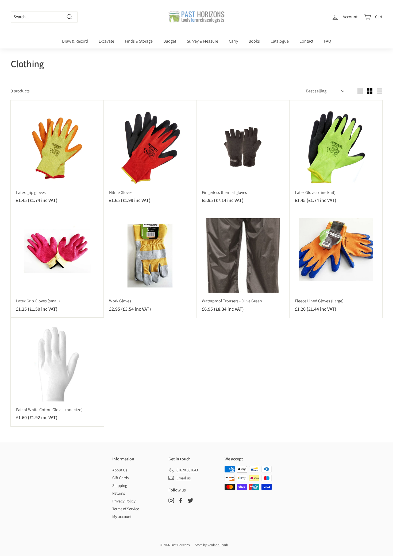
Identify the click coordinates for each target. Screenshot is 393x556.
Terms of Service (125, 508)
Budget (169, 41)
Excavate (106, 41)
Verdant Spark (217, 545)
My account (122, 516)
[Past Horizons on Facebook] (181, 500)
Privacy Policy (124, 501)
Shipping (119, 485)
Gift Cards (120, 477)
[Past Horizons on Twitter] (190, 500)
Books (254, 41)
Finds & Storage (139, 41)
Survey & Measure (202, 41)
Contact (306, 41)
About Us (119, 469)
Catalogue (280, 41)
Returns (118, 493)
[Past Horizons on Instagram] (171, 500)
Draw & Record (75, 41)
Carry (233, 41)
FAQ (327, 41)
